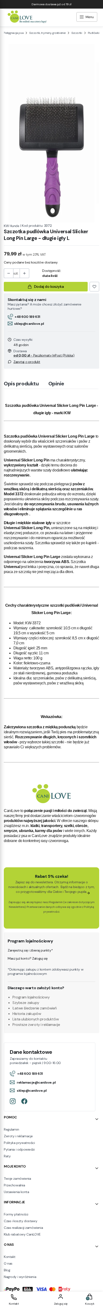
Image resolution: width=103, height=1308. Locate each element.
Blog (7, 1270)
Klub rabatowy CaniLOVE (22, 1234)
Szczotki (76, 33)
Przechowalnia (14, 1185)
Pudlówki (93, 33)
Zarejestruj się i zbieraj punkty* (30, 950)
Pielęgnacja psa (13, 33)
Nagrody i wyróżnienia (20, 1277)
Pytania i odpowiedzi (19, 1149)
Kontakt (10, 1257)
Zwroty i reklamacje (18, 1136)
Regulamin (56, 902)
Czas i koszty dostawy (20, 1221)
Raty (7, 1156)
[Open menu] (86, 17)
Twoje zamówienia (17, 1178)
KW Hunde (11, 226)
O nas (8, 1263)
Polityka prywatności (19, 1143)
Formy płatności (16, 1214)
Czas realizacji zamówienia (23, 1227)
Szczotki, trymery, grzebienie (47, 33)
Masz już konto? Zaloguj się (28, 958)
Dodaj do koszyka (49, 286)
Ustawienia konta (16, 1192)
